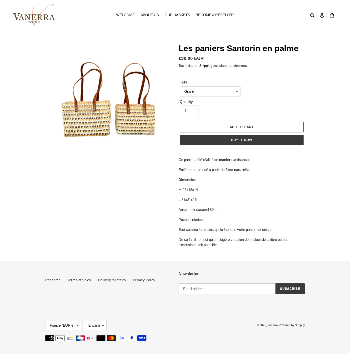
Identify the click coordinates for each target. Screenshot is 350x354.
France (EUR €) (62, 325)
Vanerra (273, 325)
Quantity (186, 102)
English (94, 325)
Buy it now (241, 140)
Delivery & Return (112, 280)
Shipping (205, 66)
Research (52, 280)
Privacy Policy (144, 280)
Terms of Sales (79, 280)
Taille (183, 82)
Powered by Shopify (292, 325)
